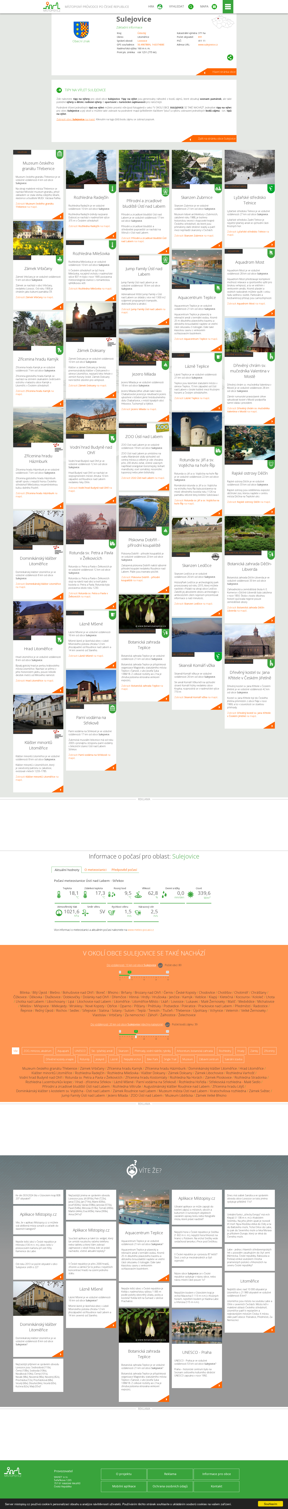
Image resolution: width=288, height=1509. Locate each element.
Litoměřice (122, 1001)
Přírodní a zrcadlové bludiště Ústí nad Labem (76, 1086)
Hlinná (134, 997)
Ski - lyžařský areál (183, 654)
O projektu (124, 1474)
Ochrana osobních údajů (170, 1486)
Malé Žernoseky (213, 1001)
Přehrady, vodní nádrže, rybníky (138, 363)
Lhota (270, 997)
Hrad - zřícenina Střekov (93, 1082)
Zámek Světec (259, 1091)
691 (200, 36)
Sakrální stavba (23, 547)
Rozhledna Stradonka (250, 1077)
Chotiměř (241, 992)
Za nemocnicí (135, 1015)
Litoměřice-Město (145, 1001)
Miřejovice (41, 1006)
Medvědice (246, 1001)
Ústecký (142, 33)
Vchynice (216, 1010)
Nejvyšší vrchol (132, 1059)
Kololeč (257, 997)
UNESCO (80, 1051)
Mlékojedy (59, 1006)
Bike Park (152, 1059)
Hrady (22, 637)
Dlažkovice (52, 997)
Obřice (112, 1006)
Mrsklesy (76, 1006)
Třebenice (183, 1010)
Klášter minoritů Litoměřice (52, 1073)
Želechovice (187, 1015)
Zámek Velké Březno (211, 1095)
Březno (113, 992)
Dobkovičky (71, 997)
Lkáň (164, 1001)
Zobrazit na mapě (35, 205)
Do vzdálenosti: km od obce (131, 965)
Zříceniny (22, 348)
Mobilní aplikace (124, 1486)
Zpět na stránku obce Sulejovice (217, 138)
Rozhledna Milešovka (122, 1073)
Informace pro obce (216, 1474)
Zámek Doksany (180, 1073)
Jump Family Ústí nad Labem (83, 1095)
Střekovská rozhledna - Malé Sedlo (234, 1082)
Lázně (75, 612)
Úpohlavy (200, 1010)
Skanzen (181, 186)
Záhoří (153, 1015)
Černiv (168, 992)
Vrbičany (115, 1015)
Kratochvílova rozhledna (228, 1091)
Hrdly (146, 997)
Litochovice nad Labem (94, 1001)
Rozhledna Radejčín (89, 1073)
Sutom (129, 1010)
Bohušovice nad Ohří (78, 992)
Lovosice (142, 40)
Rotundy (75, 541)
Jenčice (174, 997)
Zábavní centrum (129, 189)
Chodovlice (207, 992)
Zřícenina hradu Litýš (228, 1086)
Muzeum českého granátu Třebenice (49, 1068)
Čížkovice (20, 997)
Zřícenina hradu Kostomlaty (146, 1077)
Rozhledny (75, 186)
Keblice (200, 997)
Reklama (170, 1474)
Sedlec (75, 1010)
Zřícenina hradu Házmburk (165, 1068)
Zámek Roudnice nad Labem (134, 1091)
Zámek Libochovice (209, 1073)
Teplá (141, 1010)
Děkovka (36, 997)
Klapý (213, 997)
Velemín (232, 1010)
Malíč (232, 1001)
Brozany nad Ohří (148, 992)
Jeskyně (100, 1059)
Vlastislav (99, 1015)
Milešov (25, 1006)
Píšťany (139, 1006)
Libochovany (56, 1001)
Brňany (126, 992)
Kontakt (216, 1486)
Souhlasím (270, 1504)
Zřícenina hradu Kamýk (124, 1068)
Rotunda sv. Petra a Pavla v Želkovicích (93, 1077)
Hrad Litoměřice (252, 1068)
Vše (16, 1051)
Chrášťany (258, 992)
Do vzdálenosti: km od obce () (126, 1024)
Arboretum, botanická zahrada (137, 631)
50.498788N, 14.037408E (151, 44)
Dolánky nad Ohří (96, 997)
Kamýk (187, 997)
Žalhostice (168, 1015)
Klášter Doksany (153, 1073)
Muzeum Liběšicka (179, 1095)
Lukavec (192, 1001)
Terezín (154, 1010)
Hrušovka (159, 997)
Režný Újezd (44, 1010)
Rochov (61, 1010)
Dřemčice (119, 997)
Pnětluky (154, 1006)
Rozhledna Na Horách (186, 1077)
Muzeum (22, 152)
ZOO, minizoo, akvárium (133, 425)
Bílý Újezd (39, 992)
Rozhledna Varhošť (240, 1073)
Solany (117, 1010)
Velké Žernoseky (253, 1010)
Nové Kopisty (94, 1006)
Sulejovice (133, 19)
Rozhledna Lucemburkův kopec (49, 1082)
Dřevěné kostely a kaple (238, 354)
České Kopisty (186, 992)
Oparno (125, 1006)
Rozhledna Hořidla (192, 1082)
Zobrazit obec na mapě (75, 119)
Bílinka (25, 992)
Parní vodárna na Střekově (156, 1082)
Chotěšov (225, 992)
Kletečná (226, 997)
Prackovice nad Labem (215, 1006)
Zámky (22, 257)
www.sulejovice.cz (208, 44)
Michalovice (265, 1001)
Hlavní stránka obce (224, 72)
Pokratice (189, 1006)
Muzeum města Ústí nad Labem (183, 1091)
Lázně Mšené (124, 1082)
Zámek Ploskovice (218, 1077)
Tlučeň (167, 1010)
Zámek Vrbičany (92, 1068)
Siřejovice (89, 1010)
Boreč (100, 992)
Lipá (71, 1001)
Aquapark (180, 286)
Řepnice (26, 1010)
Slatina (104, 1010)
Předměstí (242, 1006)
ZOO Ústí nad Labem (146, 1095)
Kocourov (243, 997)
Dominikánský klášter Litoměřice (212, 1068)
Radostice (260, 1006)
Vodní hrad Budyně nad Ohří (40, 1077)
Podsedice (171, 1006)
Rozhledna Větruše (127, 1086)
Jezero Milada (118, 1095)
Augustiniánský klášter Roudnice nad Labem (177, 1086)
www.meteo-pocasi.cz (141, 930)
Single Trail (170, 1059)
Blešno (55, 992)
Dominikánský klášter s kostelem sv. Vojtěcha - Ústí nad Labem (63, 1091)
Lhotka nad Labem (30, 1001)
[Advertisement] (144, 825)
